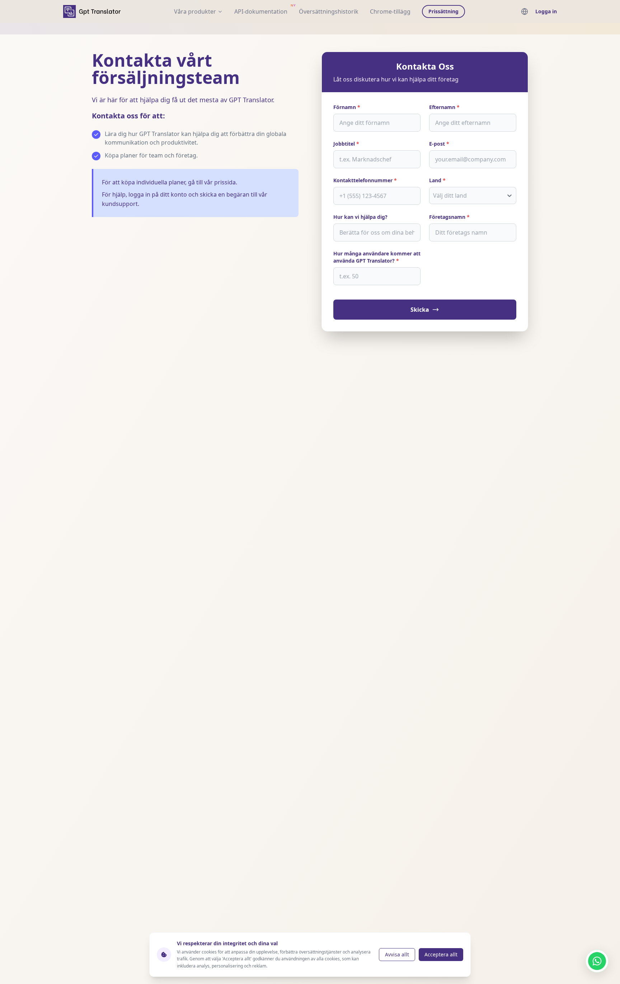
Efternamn (444, 107)
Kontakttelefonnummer (365, 180)
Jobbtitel (346, 143)
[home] (92, 11)
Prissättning (443, 11)
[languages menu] (524, 11)
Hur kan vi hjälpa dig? (360, 216)
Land (437, 180)
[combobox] (434, 195)
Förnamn (346, 107)
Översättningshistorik (328, 11)
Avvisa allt (397, 954)
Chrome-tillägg (390, 11)
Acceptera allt (440, 954)
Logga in (546, 11)
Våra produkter (195, 11)
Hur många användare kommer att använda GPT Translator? (377, 257)
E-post (439, 143)
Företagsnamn (449, 216)
